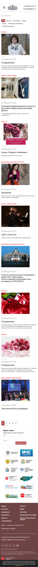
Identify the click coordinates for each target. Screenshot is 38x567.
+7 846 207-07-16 (30, 6)
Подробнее (18, 565)
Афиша (3, 506)
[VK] (3, 545)
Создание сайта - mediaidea (10, 558)
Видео (3, 378)
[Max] (6, 545)
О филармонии (6, 521)
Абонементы (5, 512)
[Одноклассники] (10, 545)
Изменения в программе (9, 162)
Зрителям (23, 512)
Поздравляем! (7, 63)
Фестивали (5, 515)
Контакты (4, 509)
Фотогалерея (12, 75)
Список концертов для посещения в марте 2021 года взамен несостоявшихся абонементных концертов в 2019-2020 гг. (18, 278)
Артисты (23, 506)
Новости (4, 32)
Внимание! (6, 193)
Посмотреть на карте (8, 528)
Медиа (22, 509)
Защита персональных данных (9, 549)
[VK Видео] (17, 545)
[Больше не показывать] (22, 565)
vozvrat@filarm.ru (29, 9)
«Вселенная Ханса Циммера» (14, 409)
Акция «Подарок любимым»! (14, 152)
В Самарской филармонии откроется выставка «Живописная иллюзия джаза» (18, 108)
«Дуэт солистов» (9, 234)
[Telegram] (13, 545)
